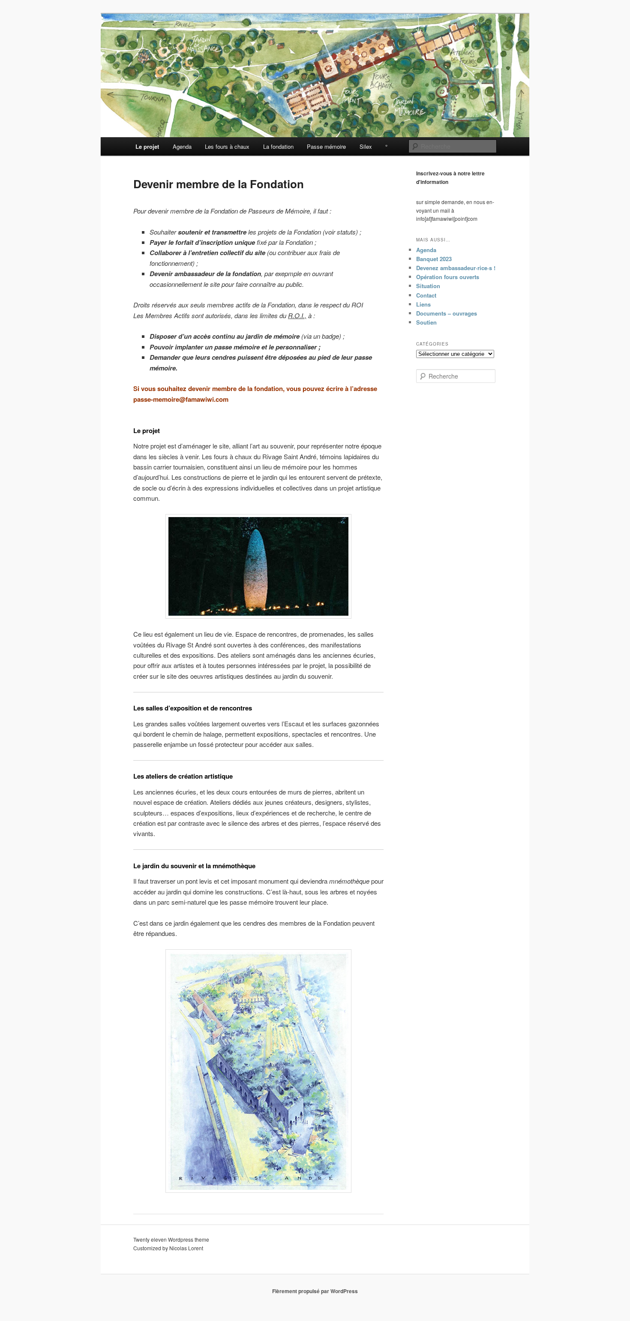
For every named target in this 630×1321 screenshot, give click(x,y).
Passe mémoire (326, 146)
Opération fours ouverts (447, 277)
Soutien (426, 322)
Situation (428, 286)
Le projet (147, 146)
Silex (366, 146)
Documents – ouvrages (446, 313)
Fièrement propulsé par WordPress (315, 1291)
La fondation (278, 146)
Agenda (182, 146)
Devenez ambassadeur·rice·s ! (455, 268)
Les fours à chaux (227, 146)
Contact (426, 295)
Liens (423, 304)
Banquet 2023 (434, 259)
